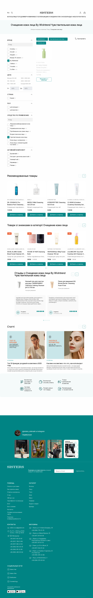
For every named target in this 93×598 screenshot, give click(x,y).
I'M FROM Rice (57, 249)
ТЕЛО (19, 16)
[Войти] (80, 13)
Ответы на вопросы (13, 492)
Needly (29, 199)
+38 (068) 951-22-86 (16, 549)
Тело (30, 492)
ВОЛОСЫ (10, 16)
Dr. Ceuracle (11, 199)
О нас (9, 495)
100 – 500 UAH (11, 81)
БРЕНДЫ (68, 16)
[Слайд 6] (49, 320)
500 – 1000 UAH (11, 83)
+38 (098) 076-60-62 (38, 560)
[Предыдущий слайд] (80, 176)
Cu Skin (69, 199)
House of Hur (31, 249)
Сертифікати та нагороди (15, 501)
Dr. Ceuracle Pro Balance (21, 199)
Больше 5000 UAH (26, 83)
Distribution (13, 577)
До (21, 88)
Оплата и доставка (13, 486)
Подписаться (27, 435)
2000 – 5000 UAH (25, 81)
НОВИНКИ (31, 16)
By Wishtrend (40, 62)
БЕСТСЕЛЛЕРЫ (39, 16)
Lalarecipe (70, 249)
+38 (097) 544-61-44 (38, 548)
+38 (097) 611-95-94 (38, 535)
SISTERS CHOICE (60, 16)
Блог (8, 503)
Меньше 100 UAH (11, 78)
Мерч (30, 498)
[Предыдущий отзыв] (72, 274)
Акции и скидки (33, 503)
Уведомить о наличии (44, 79)
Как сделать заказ (13, 489)
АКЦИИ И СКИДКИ (49, 16)
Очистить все (41, 43)
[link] (84, 13)
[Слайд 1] (43, 320)
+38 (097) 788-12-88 (16, 541)
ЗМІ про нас (10, 498)
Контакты (10, 509)
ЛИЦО (15, 16)
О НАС (73, 16)
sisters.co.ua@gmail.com (17, 527)
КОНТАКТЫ (82, 16)
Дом (30, 495)
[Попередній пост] (17, 449)
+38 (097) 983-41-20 (16, 544)
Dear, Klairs (10, 249)
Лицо (30, 489)
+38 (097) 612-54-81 (16, 538)
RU (8, 13)
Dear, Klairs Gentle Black (20, 249)
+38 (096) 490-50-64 (16, 552)
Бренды (31, 506)
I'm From (49, 249)
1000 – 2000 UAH (25, 78)
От (8, 88)
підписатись (80, 471)
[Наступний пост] (75, 449)
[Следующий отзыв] (76, 274)
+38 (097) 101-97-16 (38, 542)
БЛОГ (77, 16)
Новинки (31, 501)
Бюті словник (11, 506)
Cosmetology (14, 581)
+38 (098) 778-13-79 (38, 530)
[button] (42, 39)
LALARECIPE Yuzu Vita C (80, 249)
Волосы (31, 486)
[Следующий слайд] (84, 176)
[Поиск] (12, 13)
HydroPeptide (51, 199)
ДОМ (22, 16)
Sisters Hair (13, 569)
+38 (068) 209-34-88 (38, 555)
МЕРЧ (26, 16)
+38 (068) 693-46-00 (16, 546)
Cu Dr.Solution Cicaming (79, 199)
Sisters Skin (13, 573)
